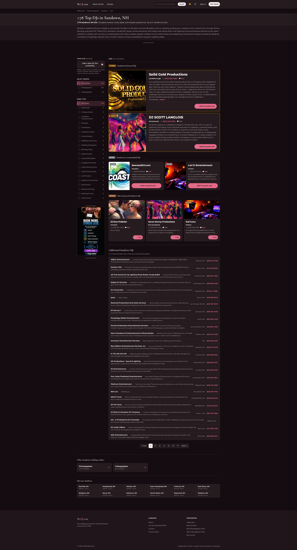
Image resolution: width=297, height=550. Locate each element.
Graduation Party (87, 132)
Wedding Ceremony (89, 141)
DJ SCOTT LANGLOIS (166, 117)
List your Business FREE (157, 525)
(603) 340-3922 (169, 121)
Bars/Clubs (85, 108)
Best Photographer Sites (196, 529)
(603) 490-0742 (155, 227)
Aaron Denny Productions (161, 222)
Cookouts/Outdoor (88, 158)
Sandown (104, 11)
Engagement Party (88, 163)
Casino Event (86, 198)
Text (181, 78)
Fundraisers (85, 127)
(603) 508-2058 (193, 227)
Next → (184, 446)
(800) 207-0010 (195, 171)
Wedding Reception (89, 145)
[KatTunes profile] (202, 209)
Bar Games (191, 535)
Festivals (84, 123)
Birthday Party (86, 149)
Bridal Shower (86, 154)
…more (162, 99)
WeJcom (82, 4)
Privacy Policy (153, 532)
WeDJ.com (81, 11)
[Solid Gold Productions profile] (127, 90)
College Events (87, 112)
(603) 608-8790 (139, 171)
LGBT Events (86, 176)
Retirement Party (87, 189)
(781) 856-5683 (171, 78)
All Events (85, 103)
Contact (151, 529)
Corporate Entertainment (87, 117)
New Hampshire (93, 11)
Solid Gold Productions (168, 74)
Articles (110, 4)
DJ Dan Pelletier (119, 222)
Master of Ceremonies (89, 180)
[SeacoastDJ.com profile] (119, 176)
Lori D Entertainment (200, 165)
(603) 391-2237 (118, 227)
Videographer (86, 92)
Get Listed (214, 4)
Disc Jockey (85, 83)
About (150, 522)
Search (181, 4)
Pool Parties (85, 185)
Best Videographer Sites (196, 532)
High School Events (88, 171)
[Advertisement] (148, 49)
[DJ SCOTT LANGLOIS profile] (127, 132)
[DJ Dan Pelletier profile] (127, 209)
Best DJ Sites (191, 525)
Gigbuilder (191, 522)
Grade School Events (89, 167)
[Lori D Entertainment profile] (175, 176)
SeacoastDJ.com (141, 165)
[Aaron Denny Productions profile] (164, 209)
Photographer (86, 87)
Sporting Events (87, 193)
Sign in (203, 4)
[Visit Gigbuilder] (91, 231)
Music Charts (98, 4)
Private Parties (86, 136)
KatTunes (191, 222)
